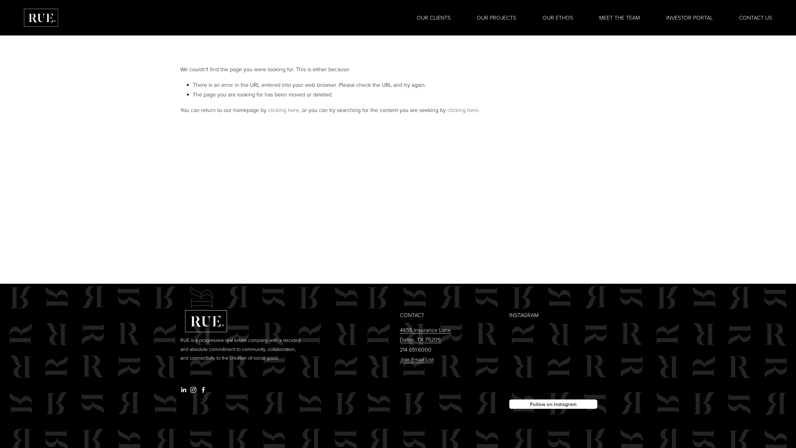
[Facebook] (203, 390)
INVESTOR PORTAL (689, 17)
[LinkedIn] (183, 390)
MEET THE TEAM (619, 17)
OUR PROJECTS (496, 17)
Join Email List (417, 359)
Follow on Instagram (553, 404)
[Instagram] (193, 390)
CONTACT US (755, 17)
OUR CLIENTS (434, 17)
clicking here (283, 110)
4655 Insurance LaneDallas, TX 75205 (425, 334)
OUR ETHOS (558, 17)
